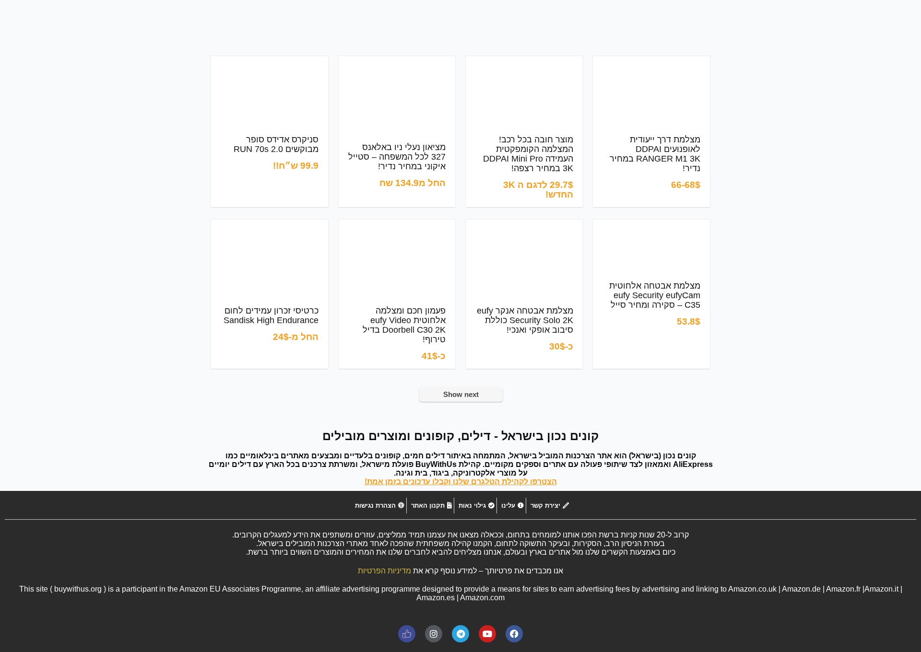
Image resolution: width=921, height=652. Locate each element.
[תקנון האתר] (430, 505)
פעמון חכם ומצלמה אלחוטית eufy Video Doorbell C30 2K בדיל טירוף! (404, 325)
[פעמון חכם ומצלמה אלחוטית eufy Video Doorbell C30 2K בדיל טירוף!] (397, 226)
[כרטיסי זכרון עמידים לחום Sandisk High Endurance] (269, 226)
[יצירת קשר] (548, 505)
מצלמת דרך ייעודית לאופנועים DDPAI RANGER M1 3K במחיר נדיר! (655, 154)
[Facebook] (514, 633)
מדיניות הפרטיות (384, 571)
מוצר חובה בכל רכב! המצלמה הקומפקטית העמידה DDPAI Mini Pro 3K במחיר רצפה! (528, 154)
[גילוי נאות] (475, 505)
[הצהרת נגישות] (378, 505)
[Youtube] (487, 633)
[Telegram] (460, 633)
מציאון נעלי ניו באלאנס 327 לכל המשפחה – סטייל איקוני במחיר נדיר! (397, 156)
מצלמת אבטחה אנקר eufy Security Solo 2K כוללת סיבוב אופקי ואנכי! (525, 320)
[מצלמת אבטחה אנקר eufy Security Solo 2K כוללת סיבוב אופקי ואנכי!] (524, 226)
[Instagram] (433, 633)
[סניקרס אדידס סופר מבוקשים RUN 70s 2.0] (269, 62)
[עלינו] (511, 505)
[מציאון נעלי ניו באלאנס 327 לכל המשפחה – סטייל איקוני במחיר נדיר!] (397, 62)
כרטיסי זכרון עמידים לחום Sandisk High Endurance (271, 315)
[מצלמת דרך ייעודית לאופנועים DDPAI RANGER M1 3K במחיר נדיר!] (651, 62)
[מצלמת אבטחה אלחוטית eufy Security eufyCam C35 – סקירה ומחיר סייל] (651, 226)
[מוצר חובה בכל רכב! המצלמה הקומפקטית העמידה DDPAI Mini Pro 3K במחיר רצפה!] (524, 62)
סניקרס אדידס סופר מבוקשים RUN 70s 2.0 (276, 144)
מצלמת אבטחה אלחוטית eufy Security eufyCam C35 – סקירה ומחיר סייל (654, 295)
